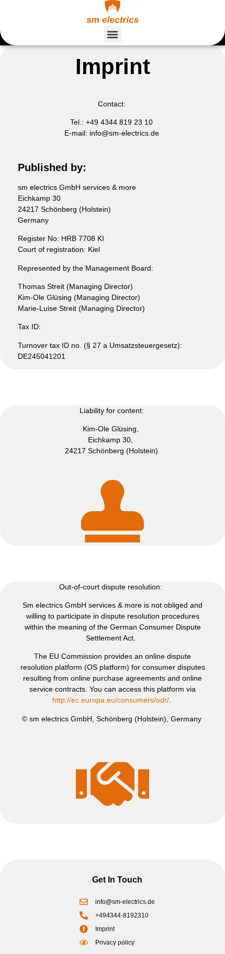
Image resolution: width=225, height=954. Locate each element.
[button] (112, 34)
